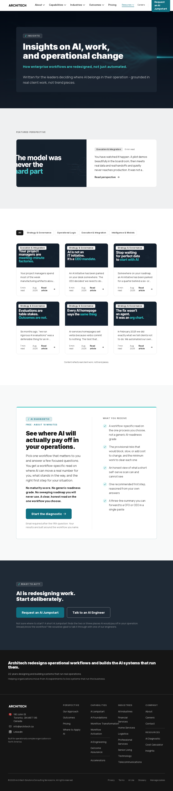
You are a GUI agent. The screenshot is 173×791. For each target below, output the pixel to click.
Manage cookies (157, 780)
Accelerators (98, 760)
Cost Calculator (154, 744)
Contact (150, 723)
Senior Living (125, 749)
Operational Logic (66, 232)
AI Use (131, 780)
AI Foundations (99, 717)
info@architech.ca (24, 726)
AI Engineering (98, 742)
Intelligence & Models (123, 232)
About (148, 711)
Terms (121, 780)
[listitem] (37, 269)
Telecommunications (130, 762)
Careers (150, 717)
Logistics (123, 733)
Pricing (66, 723)
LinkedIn (18, 731)
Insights (149, 750)
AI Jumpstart (98, 711)
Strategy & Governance (39, 232)
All (19, 232)
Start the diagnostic (46, 514)
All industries (125, 711)
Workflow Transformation (105, 723)
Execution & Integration (94, 232)
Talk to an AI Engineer (88, 612)
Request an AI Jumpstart (40, 612)
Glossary (142, 780)
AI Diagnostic (152, 738)
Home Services (126, 727)
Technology (124, 755)
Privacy (111, 780)
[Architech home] (17, 5)
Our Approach (70, 711)
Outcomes (69, 717)
